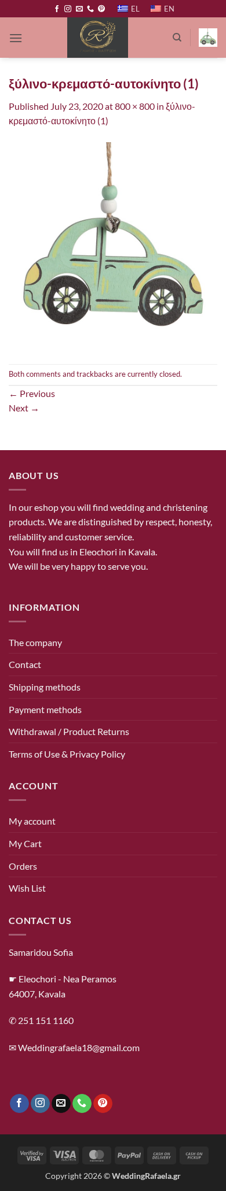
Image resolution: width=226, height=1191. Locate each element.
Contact (25, 664)
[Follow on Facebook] (56, 9)
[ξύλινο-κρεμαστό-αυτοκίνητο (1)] (113, 244)
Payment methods (45, 709)
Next (24, 407)
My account (32, 820)
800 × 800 (135, 106)
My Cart (25, 843)
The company (35, 642)
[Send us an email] (79, 9)
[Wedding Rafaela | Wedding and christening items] (97, 37)
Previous (32, 393)
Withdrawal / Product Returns (69, 731)
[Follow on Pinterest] (101, 9)
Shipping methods (45, 686)
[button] (16, 38)
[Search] (177, 38)
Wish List (27, 887)
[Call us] (90, 9)
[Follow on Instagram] (67, 9)
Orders (23, 865)
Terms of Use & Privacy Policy (67, 753)
